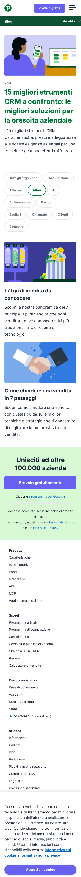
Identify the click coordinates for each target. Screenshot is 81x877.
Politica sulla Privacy (43, 528)
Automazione (19, 202)
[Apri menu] (72, 8)
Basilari (15, 214)
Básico (46, 202)
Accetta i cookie (40, 869)
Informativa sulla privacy (38, 855)
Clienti (63, 214)
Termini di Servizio (62, 522)
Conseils (16, 226)
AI (53, 190)
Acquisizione (59, 178)
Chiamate (39, 214)
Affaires (15, 190)
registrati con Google (47, 496)
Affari (37, 190)
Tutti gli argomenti (23, 178)
